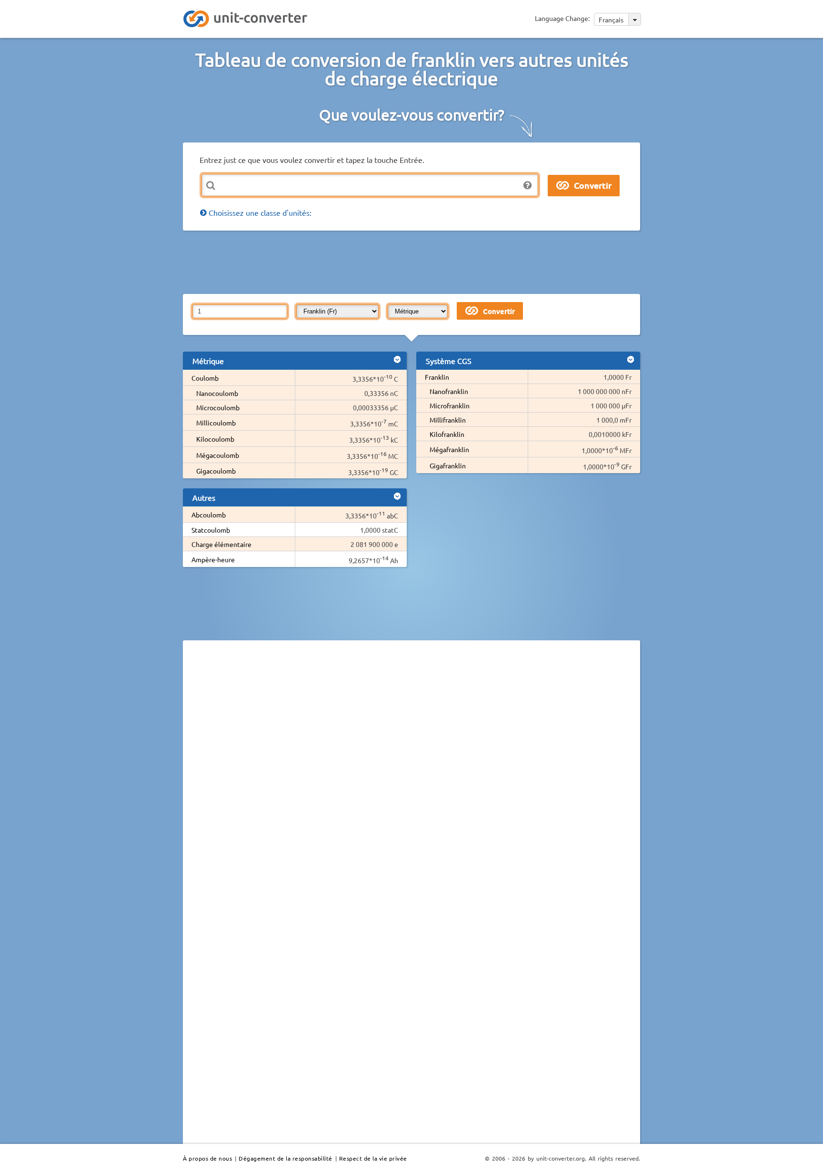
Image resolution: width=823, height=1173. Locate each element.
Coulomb (205, 378)
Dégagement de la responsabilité (285, 1158)
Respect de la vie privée (373, 1158)
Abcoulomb (208, 514)
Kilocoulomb (215, 439)
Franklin (437, 377)
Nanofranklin (449, 391)
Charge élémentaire (221, 544)
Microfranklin (450, 405)
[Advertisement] (414, 261)
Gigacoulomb (216, 470)
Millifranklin (448, 419)
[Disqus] (411, 778)
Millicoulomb (216, 422)
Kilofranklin (447, 434)
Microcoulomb (218, 407)
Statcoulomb (210, 530)
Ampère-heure (213, 559)
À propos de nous (207, 1158)
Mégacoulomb (217, 455)
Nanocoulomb (217, 393)
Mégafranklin (449, 449)
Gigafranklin (448, 465)
